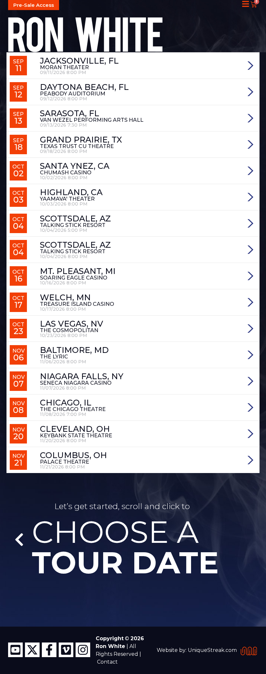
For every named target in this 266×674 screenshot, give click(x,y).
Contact (107, 662)
